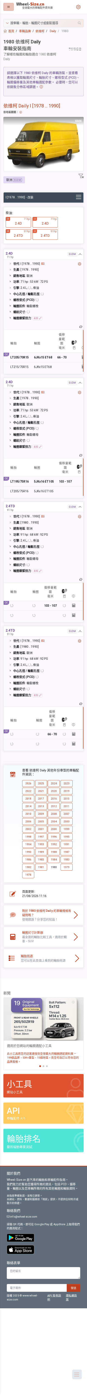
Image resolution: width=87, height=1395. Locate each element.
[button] (43, 23)
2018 (28, 798)
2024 (54, 783)
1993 (41, 844)
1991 (66, 844)
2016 (54, 798)
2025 (41, 783)
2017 (41, 798)
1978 (28, 874)
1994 (28, 844)
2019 (66, 791)
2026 (28, 783)
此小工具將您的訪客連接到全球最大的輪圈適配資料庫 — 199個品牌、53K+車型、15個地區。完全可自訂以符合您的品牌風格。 (43, 1057)
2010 (28, 813)
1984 (54, 859)
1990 (28, 851)
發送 (73, 1287)
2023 (66, 783)
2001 (41, 829)
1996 (54, 836)
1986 (28, 859)
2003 (66, 821)
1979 (66, 867)
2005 (41, 821)
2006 (28, 821)
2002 (28, 829)
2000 (54, 829)
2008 (54, 813)
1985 (41, 859)
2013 (41, 806)
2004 (54, 821)
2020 (54, 791)
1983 (66, 859)
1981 (41, 867)
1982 (28, 867)
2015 (66, 798)
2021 (41, 791)
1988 (54, 851)
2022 (28, 791)
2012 (54, 806)
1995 (66, 836)
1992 (54, 844)
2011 (66, 806)
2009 (41, 813)
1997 (41, 836)
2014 (28, 806)
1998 (28, 836)
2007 (66, 813)
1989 (41, 851)
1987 (66, 851)
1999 (66, 829)
